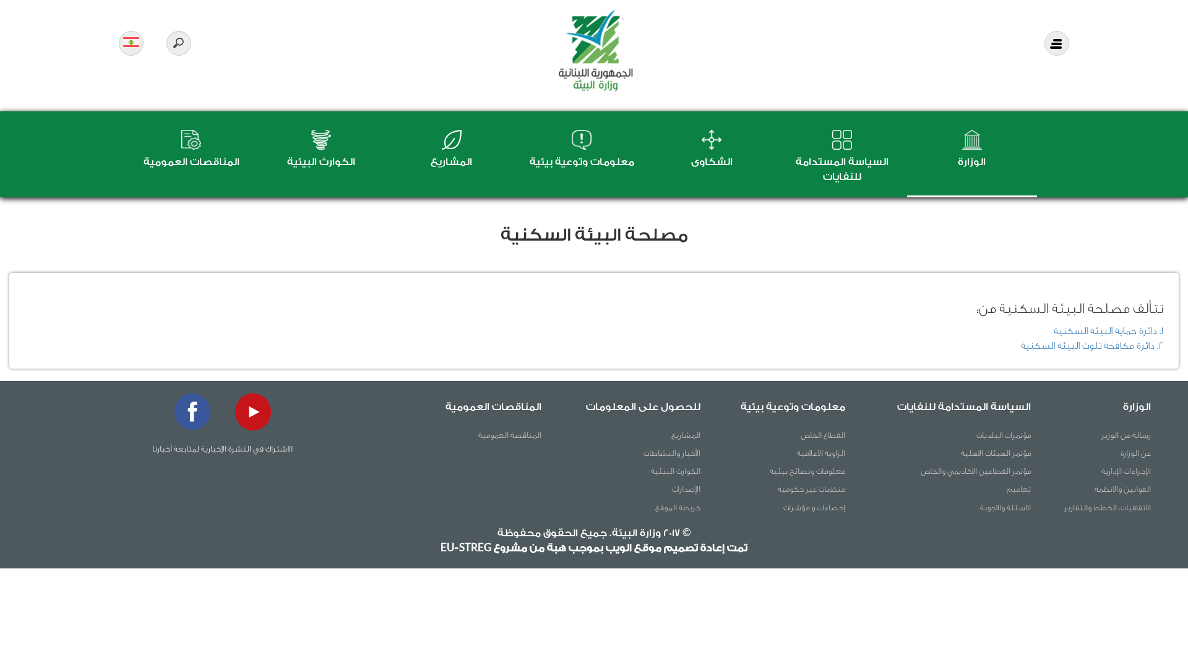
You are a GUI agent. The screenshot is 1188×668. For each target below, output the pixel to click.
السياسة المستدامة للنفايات (964, 407)
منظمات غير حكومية (811, 489)
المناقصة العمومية (509, 435)
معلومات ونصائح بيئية (807, 471)
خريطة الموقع (677, 507)
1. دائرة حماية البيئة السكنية (1108, 330)
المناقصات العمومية (191, 162)
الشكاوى (712, 162)
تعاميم (1019, 489)
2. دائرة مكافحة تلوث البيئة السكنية (1092, 345)
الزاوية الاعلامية (821, 453)
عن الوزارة (1136, 453)
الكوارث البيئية (321, 162)
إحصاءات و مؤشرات (814, 507)
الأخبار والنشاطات (672, 453)
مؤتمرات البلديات (1003, 435)
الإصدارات (686, 489)
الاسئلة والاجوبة (1005, 507)
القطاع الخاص (823, 435)
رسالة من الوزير (1126, 435)
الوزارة (972, 162)
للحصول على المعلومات (643, 407)
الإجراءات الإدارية (1126, 471)
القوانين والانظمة (1123, 489)
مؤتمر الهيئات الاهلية (996, 453)
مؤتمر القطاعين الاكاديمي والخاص (976, 471)
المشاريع (451, 162)
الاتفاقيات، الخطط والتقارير (1107, 507)
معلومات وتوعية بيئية (582, 162)
